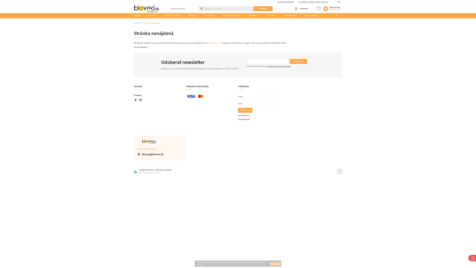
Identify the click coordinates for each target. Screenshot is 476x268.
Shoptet (146, 173)
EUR (339, 2)
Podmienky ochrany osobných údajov (313, 2)
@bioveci (135, 99)
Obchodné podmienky (285, 2)
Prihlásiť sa (298, 61)
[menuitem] (139, 15)
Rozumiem (275, 264)
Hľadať (263, 9)
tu (204, 265)
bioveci (140, 99)
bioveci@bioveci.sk (215, 43)
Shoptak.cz (157, 173)
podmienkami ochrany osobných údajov (279, 66)
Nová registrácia (244, 115)
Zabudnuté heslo (244, 119)
